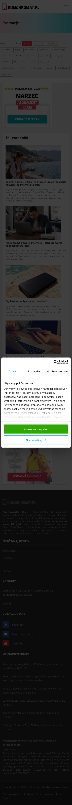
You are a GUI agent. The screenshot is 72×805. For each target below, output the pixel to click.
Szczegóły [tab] (34, 371)
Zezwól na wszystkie (36, 429)
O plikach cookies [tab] (57, 371)
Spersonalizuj (34, 440)
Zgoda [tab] (12, 371)
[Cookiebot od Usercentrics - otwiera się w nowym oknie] (53, 362)
